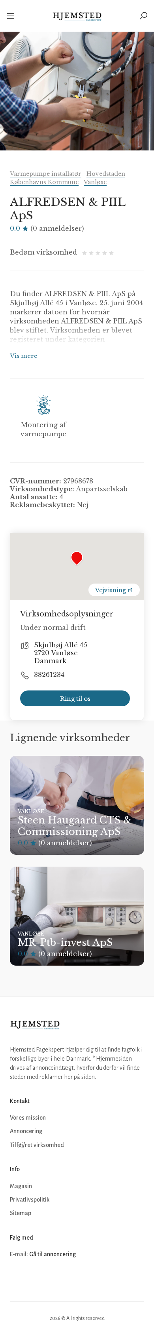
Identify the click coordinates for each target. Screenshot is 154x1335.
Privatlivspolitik (29, 1199)
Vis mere (24, 355)
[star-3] (99, 252)
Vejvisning (111, 590)
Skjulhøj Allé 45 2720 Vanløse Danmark (60, 653)
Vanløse (95, 182)
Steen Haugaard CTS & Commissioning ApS (74, 825)
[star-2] (92, 252)
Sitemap (20, 1213)
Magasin (21, 1186)
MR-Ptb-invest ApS (65, 942)
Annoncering (26, 1131)
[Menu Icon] (11, 16)
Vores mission (28, 1117)
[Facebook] (17, 1278)
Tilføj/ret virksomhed (37, 1145)
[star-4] (105, 252)
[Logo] (77, 16)
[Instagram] (34, 1278)
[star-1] (85, 252)
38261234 (49, 675)
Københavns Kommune (44, 182)
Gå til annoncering (52, 1254)
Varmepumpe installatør (45, 173)
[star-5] (111, 252)
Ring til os (75, 698)
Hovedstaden (105, 173)
